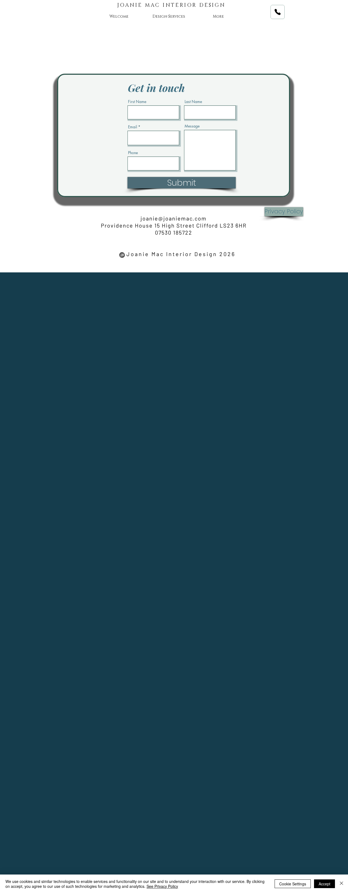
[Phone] (278, 12)
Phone (133, 153)
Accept (324, 883)
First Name (137, 102)
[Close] (341, 884)
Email (132, 127)
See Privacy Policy (162, 886)
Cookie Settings (292, 883)
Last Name (193, 102)
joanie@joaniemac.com (174, 218)
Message (192, 126)
